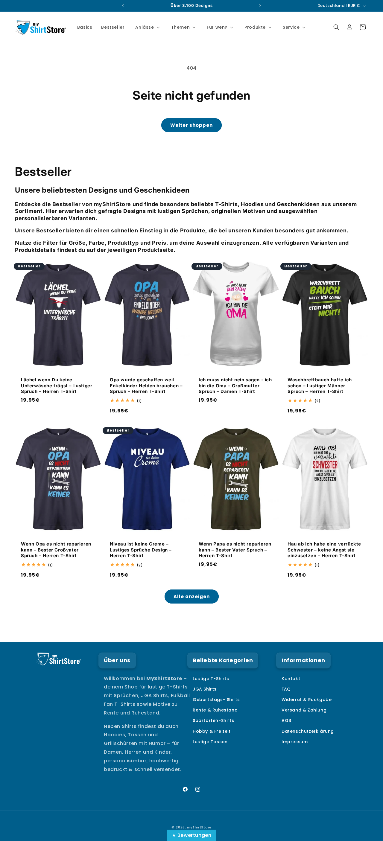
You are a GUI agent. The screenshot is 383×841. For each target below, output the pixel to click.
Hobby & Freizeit (212, 731)
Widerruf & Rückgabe (307, 700)
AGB (286, 721)
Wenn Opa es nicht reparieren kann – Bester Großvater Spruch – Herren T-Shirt (56, 549)
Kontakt (291, 679)
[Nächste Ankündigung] (260, 5)
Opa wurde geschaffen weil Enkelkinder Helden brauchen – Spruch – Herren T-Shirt (146, 385)
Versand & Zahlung (304, 710)
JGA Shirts (205, 689)
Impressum (295, 742)
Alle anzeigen (192, 596)
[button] (147, 27)
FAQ (286, 689)
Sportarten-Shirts (213, 721)
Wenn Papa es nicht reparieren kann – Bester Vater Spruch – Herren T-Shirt (235, 549)
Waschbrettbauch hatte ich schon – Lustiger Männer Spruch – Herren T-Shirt (320, 385)
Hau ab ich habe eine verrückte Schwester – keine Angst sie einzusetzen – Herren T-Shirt (324, 549)
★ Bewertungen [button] (192, 835)
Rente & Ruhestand (215, 710)
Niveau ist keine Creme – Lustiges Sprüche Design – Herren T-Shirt (141, 549)
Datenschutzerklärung (308, 731)
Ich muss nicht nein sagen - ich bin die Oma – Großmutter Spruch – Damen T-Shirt (235, 385)
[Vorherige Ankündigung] (123, 5)
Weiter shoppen (191, 125)
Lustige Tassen (210, 742)
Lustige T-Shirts (211, 679)
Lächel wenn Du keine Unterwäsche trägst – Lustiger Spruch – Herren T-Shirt (56, 385)
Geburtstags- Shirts (216, 700)
